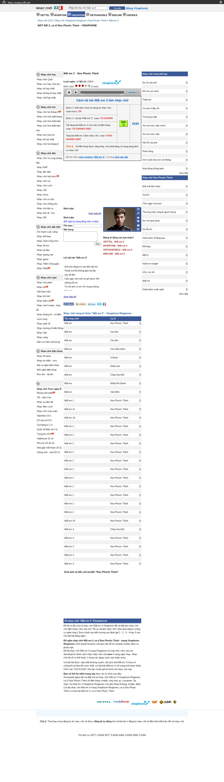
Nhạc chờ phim (44, 282)
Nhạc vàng (42, 337)
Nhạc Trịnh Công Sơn (48, 241)
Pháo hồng (147, 151)
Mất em (68, 323)
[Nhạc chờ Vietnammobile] (154, 702)
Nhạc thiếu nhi (44, 300)
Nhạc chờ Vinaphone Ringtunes (71, 20)
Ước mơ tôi (148, 272)
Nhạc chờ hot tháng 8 (47, 144)
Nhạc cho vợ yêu (45, 199)
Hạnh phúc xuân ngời (153, 289)
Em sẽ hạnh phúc (151, 221)
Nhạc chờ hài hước (46, 176)
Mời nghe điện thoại (46, 369)
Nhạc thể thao (44, 236)
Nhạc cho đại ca (45, 208)
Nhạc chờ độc (48, 153)
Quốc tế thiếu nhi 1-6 (47, 429)
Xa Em (145, 195)
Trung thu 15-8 (44, 434)
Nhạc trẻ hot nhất (45, 139)
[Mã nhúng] (137, 213)
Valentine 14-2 (44, 415)
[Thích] (137, 217)
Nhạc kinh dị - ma (45, 213)
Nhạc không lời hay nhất (49, 93)
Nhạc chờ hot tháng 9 (47, 112)
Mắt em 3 (113, 20)
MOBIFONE (60, 15)
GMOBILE (132, 15)
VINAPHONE (78, 15)
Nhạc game (42, 259)
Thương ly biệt (149, 117)
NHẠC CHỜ (44, 8)
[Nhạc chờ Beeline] (175, 702)
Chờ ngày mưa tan (151, 203)
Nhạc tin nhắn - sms (47, 360)
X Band (114, 357)
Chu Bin (114, 332)
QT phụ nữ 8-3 (44, 420)
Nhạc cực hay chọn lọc (48, 84)
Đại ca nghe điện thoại (48, 365)
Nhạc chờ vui (43, 181)
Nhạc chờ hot (48, 107)
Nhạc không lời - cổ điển (49, 314)
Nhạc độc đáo (44, 171)
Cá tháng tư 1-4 (44, 425)
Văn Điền (114, 392)
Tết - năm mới (44, 397)
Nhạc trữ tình (43, 296)
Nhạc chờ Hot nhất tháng (49, 116)
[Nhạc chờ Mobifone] (121, 701)
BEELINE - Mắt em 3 (114, 253)
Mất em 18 (69, 417)
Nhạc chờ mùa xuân (47, 411)
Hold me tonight (150, 263)
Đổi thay (146, 246)
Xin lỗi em (147, 229)
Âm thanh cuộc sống (47, 231)
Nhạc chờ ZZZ (45, 20)
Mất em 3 (69, 529)
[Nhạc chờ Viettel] (104, 701)
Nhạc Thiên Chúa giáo (48, 263)
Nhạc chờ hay (48, 74)
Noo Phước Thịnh (97, 20)
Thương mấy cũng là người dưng (159, 212)
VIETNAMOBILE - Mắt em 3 (117, 249)
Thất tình (146, 99)
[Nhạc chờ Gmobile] (165, 702)
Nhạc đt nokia (44, 356)
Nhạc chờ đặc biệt (50, 227)
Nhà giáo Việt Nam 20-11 (49, 447)
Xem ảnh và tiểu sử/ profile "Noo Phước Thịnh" (91, 572)
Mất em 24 (69, 521)
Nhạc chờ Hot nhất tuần (49, 121)
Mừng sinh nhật (44, 393)
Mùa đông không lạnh (153, 168)
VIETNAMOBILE (98, 15)
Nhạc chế (41, 190)
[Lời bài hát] (137, 225)
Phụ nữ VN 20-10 (45, 443)
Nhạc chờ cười (44, 185)
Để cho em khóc (150, 91)
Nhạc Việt (42, 332)
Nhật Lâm (115, 366)
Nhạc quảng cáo (45, 254)
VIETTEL (45, 15)
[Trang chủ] (4, 2)
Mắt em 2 (69, 435)
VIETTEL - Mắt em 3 (113, 241)
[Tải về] (140, 323)
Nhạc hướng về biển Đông (50, 328)
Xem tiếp (183, 173)
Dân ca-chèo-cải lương (48, 342)
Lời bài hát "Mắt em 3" (75, 258)
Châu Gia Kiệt (117, 375)
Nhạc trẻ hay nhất (46, 88)
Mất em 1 (69, 400)
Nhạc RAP (42, 167)
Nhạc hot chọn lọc (46, 135)
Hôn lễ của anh (149, 142)
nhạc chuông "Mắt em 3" (92, 157)
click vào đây (121, 157)
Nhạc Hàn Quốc (45, 79)
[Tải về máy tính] (137, 229)
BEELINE (117, 15)
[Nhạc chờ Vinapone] (140, 703)
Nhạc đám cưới (45, 406)
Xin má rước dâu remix (154, 125)
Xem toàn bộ (95, 213)
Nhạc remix (42, 194)
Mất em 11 (69, 409)
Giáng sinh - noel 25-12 (48, 452)
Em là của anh (149, 82)
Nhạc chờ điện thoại (51, 351)
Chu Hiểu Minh (117, 349)
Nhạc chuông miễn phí (19, 2)
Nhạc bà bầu (43, 250)
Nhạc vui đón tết (45, 402)
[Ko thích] (137, 221)
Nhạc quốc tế (43, 323)
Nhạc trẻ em (43, 245)
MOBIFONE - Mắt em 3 (115, 245)
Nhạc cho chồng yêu (47, 203)
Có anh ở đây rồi (150, 108)
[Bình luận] (137, 209)
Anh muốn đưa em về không (156, 160)
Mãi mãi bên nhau (151, 186)
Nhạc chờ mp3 (48, 277)
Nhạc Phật (42, 268)
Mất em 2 (69, 426)
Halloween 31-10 (45, 438)
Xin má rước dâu (150, 134)
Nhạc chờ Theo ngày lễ (49, 389)
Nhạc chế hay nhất (46, 97)
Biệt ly (145, 255)
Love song (42, 319)
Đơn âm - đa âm (45, 374)
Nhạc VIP (41, 217)
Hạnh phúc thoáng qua (153, 238)
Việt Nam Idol (43, 291)
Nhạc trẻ (41, 287)
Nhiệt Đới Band (118, 383)
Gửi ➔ (123, 123)
